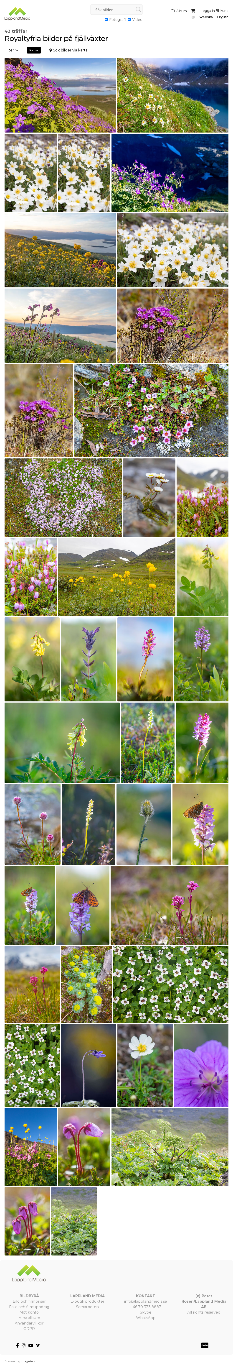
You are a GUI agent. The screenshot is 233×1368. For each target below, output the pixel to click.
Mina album (29, 1318)
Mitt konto (29, 1312)
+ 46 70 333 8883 (145, 1307)
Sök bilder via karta (70, 50)
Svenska (206, 17)
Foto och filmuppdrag (29, 1307)
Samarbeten (87, 1307)
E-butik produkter (87, 1301)
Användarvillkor (29, 1323)
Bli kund (222, 11)
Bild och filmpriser (29, 1301)
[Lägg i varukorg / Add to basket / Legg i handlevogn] (102, 126)
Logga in (208, 11)
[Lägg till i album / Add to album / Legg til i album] (110, 126)
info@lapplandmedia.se (145, 1301)
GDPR (29, 1329)
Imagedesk (28, 1361)
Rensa (33, 50)
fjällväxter (91, 38)
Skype (145, 1312)
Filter (10, 50)
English (222, 17)
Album (181, 11)
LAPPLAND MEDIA (87, 1296)
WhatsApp (145, 1318)
